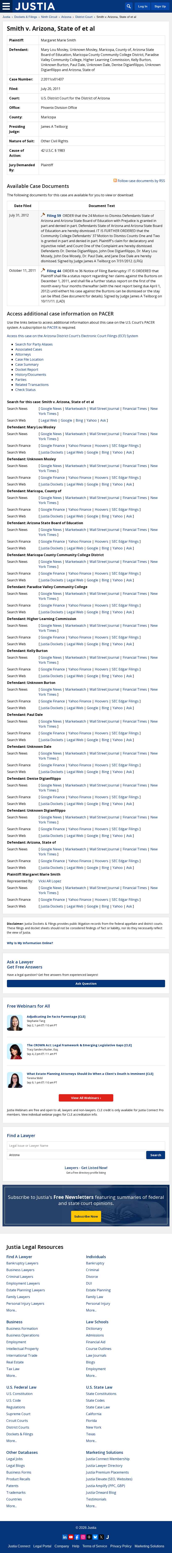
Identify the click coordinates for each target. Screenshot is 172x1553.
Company (62, 1546)
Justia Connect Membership (108, 1459)
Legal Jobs (14, 1459)
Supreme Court (18, 1414)
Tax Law (12, 1369)
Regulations (15, 1407)
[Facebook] (76, 1537)
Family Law (94, 1296)
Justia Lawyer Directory (104, 1465)
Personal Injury (98, 1303)
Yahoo (92, 420)
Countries (14, 1499)
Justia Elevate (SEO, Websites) (109, 1479)
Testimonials (96, 1499)
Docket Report (26, 369)
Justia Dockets (52, 452)
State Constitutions (101, 1393)
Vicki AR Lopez (50, 881)
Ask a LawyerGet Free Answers (24, 964)
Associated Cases (28, 349)
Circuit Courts (17, 1420)
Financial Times (135, 408)
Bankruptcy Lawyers (22, 1263)
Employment (16, 1342)
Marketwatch (75, 408)
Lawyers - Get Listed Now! (86, 1167)
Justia (91, 1527)
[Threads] (89, 1537)
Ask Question (86, 983)
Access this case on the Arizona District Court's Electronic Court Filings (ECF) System (72, 336)
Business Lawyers (20, 1270)
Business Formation (22, 1328)
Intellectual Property (22, 1348)
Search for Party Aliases (34, 344)
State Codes (95, 1400)
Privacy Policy (121, 1546)
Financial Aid (95, 1342)
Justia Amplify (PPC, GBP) (105, 1485)
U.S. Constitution (19, 1393)
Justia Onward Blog (101, 1492)
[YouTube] (70, 1537)
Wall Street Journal (104, 408)
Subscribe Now (86, 1216)
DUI (89, 1283)
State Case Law (98, 1407)
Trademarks (16, 1492)
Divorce (92, 1276)
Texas (90, 1434)
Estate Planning (98, 1290)
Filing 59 (54, 215)
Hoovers (101, 445)
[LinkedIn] (64, 1537)
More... (11, 1310)
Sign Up (160, 6)
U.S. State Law (99, 1387)
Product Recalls (18, 1479)
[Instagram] (83, 1537)
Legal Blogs (15, 1465)
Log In (142, 6)
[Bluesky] (95, 1537)
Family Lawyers (18, 1296)
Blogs (90, 1362)
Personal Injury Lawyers (25, 1303)
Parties (20, 379)
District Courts (17, 1427)
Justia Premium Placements (107, 1472)
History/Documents (30, 374)
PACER (52, 327)
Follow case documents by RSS (141, 180)
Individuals (96, 1256)
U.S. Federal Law (21, 1387)
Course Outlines (98, 1348)
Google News (51, 408)
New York (93, 1427)
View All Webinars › (86, 1098)
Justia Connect (19, 1546)
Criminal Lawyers (19, 1276)
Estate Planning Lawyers (25, 1290)
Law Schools (97, 1321)
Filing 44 (54, 271)
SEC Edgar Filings (125, 445)
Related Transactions (32, 384)
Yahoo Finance (79, 445)
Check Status (25, 389)
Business (14, 1321)
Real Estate (15, 1362)
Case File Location (29, 359)
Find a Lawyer (21, 1135)
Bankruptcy (95, 1263)
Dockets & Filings (19, 1434)
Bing (79, 420)
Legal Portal (42, 1546)
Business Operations (22, 1335)
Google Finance (53, 445)
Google (66, 420)
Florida (91, 1420)
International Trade (21, 1355)
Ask (103, 420)
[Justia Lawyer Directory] (107, 1537)
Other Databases (22, 1452)
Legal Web (49, 420)
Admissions (95, 1335)
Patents (12, 1485)
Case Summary (27, 364)
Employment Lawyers (23, 1283)
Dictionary (94, 1328)
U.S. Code (13, 1400)
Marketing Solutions (104, 1452)
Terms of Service (94, 1546)
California (93, 1414)
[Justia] (35, 6)
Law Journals (96, 1355)
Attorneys (23, 354)
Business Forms (18, 1472)
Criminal (92, 1270)
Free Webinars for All (28, 1006)
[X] (101, 1537)
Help (75, 1546)
